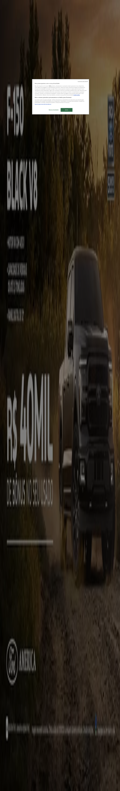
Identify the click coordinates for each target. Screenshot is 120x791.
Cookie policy (76, 95)
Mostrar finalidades (54, 109)
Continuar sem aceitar (83, 81)
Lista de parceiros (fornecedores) (43, 104)
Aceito (66, 110)
